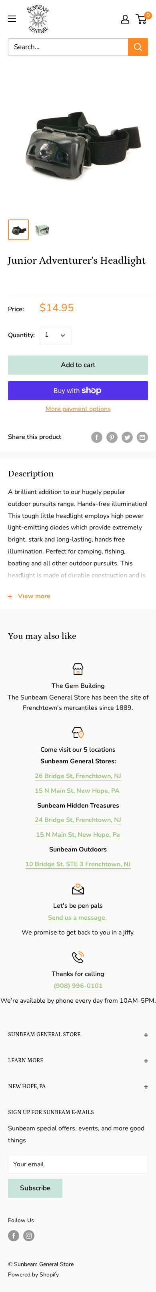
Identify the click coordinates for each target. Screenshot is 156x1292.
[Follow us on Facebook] (13, 1235)
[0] (141, 19)
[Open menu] (12, 19)
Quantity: (21, 335)
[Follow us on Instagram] (28, 1235)
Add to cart (78, 364)
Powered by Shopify (33, 1274)
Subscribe (35, 1188)
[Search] (138, 47)
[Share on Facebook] (96, 437)
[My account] (125, 19)
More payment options (78, 409)
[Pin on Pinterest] (112, 437)
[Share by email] (142, 437)
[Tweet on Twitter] (127, 437)
